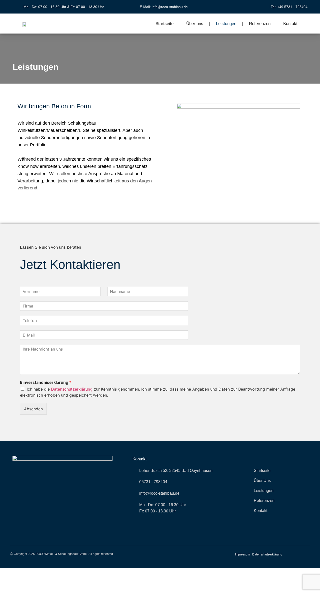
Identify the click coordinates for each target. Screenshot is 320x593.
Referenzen (259, 23)
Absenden (33, 408)
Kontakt (290, 23)
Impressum (242, 554)
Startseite (165, 23)
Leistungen (226, 23)
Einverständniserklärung (45, 382)
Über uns (194, 23)
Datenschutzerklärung (71, 389)
